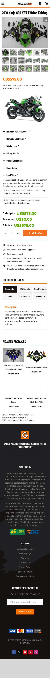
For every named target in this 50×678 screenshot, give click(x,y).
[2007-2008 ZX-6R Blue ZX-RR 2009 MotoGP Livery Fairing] (13, 355)
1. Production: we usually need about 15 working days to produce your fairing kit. (24, 192)
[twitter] (19, 652)
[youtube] (25, 652)
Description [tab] (10, 289)
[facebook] (14, 652)
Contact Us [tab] (25, 296)
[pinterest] (30, 652)
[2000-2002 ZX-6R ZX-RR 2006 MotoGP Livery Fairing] (36, 387)
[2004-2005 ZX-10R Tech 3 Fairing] (36, 356)
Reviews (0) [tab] (40, 296)
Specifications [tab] (40, 289)
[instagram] (36, 652)
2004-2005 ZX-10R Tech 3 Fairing (36, 367)
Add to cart (36, 233)
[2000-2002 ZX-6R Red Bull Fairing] (13, 387)
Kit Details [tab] (25, 289)
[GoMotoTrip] (25, 3)
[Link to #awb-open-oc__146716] (7, 3)
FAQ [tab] (10, 296)
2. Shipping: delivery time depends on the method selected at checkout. (22, 201)
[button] (45, 19)
